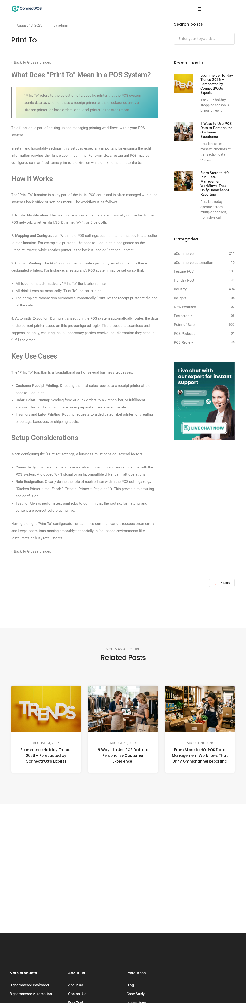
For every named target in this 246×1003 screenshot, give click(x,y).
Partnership (183, 316)
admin (63, 25)
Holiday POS (184, 280)
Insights (180, 298)
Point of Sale (184, 325)
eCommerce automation (193, 262)
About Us (75, 985)
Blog (130, 985)
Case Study (136, 994)
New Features (185, 307)
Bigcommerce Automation (31, 994)
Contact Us (77, 994)
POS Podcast (184, 333)
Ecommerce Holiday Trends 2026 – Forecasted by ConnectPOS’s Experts (46, 755)
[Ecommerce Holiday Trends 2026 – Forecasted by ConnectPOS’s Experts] (183, 83)
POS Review (183, 342)
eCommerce (184, 254)
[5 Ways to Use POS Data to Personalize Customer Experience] (183, 131)
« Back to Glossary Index (31, 62)
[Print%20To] (99, 604)
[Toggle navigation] (199, 9)
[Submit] (230, 39)
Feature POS (184, 271)
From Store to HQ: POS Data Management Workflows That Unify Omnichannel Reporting (200, 755)
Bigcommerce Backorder (29, 985)
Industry (180, 289)
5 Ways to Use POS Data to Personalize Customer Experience (123, 755)
